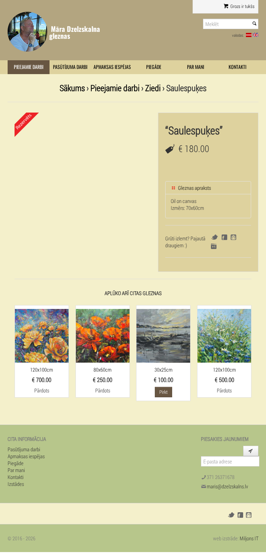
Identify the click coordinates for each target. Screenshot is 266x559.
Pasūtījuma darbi (70, 67)
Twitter (214, 237)
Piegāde (153, 67)
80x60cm (103, 369)
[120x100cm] (42, 334)
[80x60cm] (103, 334)
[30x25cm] (163, 334)
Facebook (224, 237)
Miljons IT (249, 538)
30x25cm (163, 369)
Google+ (213, 246)
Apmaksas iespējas (112, 67)
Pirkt (163, 392)
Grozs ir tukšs (242, 6)
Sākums (72, 88)
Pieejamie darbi (28, 67)
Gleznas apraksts (194, 187)
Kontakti (237, 67)
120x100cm (41, 369)
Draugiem (233, 237)
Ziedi (153, 88)
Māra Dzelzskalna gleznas (74, 32)
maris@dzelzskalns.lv (227, 486)
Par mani (195, 67)
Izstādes (16, 483)
